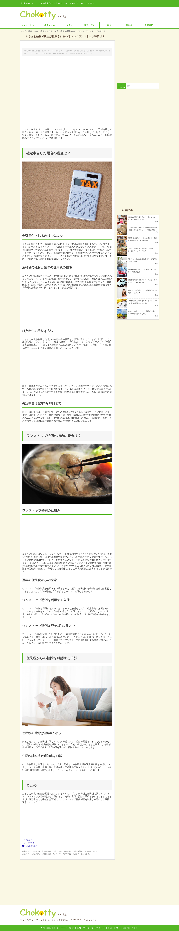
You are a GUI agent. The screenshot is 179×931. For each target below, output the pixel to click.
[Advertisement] (67, 879)
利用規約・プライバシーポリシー (88, 928)
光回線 (69, 25)
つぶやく (27, 840)
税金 (109, 25)
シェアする (28, 843)
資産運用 (149, 25)
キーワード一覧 (64, 928)
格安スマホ (49, 25)
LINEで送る (30, 846)
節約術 (129, 25)
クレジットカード (30, 25)
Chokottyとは (48, 928)
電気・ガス (89, 25)
